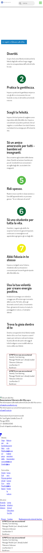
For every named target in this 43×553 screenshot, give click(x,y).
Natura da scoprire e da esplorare (10, 445)
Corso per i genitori (9, 475)
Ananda (2, 502)
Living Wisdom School (10, 505)
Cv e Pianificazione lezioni (6, 486)
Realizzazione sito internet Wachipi (30, 519)
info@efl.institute (5, 410)
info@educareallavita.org (8, 405)
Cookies (10, 519)
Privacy (3, 519)
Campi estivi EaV (9, 483)
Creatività (4, 464)
